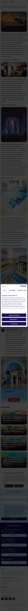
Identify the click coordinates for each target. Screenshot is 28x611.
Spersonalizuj (13, 319)
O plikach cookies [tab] (21, 290)
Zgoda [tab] (4, 290)
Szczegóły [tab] (12, 290)
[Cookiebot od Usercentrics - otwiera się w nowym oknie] (20, 286)
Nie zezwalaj (14, 323)
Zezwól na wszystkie (14, 315)
